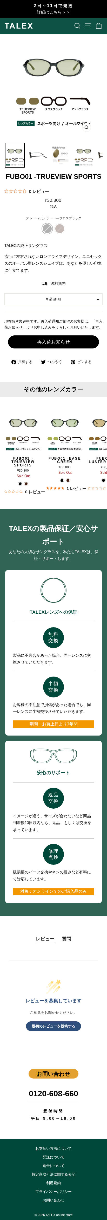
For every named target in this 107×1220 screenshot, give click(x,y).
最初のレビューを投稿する (53, 1026)
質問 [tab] (66, 939)
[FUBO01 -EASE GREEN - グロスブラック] (62, 480)
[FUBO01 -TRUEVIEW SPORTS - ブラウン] (26, 484)
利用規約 (53, 1183)
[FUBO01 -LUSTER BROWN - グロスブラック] (103, 480)
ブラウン (60, 228)
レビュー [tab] (45, 939)
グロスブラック (47, 228)
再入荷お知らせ (53, 342)
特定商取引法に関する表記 (53, 1174)
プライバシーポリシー (53, 1192)
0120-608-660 (53, 1093)
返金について (53, 1166)
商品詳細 (53, 299)
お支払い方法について (53, 1149)
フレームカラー (53, 218)
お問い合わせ (53, 1200)
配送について (53, 1157)
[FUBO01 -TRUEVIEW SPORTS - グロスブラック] (20, 484)
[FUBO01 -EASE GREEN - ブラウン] (68, 480)
